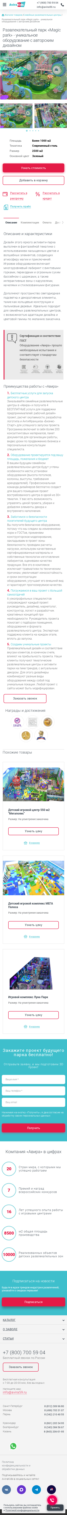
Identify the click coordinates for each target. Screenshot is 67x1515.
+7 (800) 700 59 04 (47, 2)
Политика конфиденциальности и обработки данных (16, 1466)
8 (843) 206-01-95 (54, 1431)
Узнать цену (33, 831)
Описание (11, 222)
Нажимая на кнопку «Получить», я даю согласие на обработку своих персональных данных (33, 1114)
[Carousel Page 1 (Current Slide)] (27, 130)
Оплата (47, 222)
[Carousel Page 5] (38, 130)
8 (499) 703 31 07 (54, 1410)
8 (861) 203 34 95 (54, 1423)
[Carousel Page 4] (35, 130)
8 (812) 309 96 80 (54, 1406)
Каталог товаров (14, 15)
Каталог (9, 1320)
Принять (55, 1507)
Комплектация (30, 222)
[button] (60, 222)
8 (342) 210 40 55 (54, 1414)
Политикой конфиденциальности (22, 1510)
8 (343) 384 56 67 (54, 1427)
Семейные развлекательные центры (42, 15)
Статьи (8, 1338)
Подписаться (33, 1302)
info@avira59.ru (46, 7)
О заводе (10, 1329)
